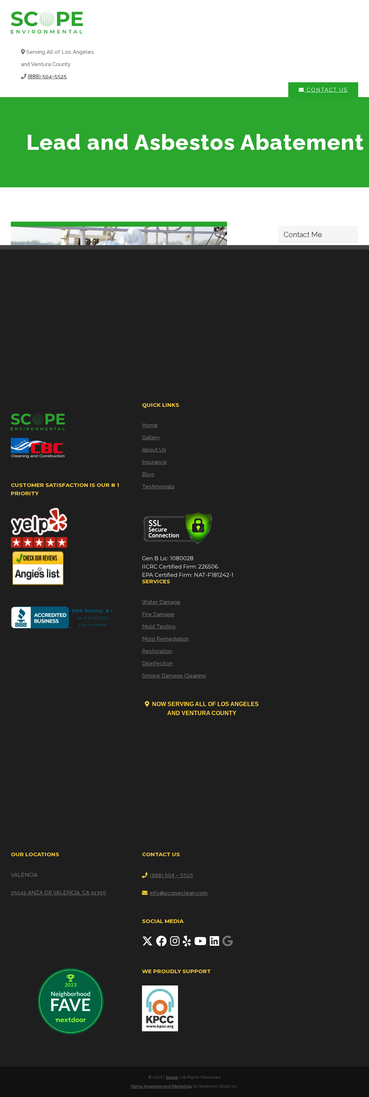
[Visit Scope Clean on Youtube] (201, 943)
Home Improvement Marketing (161, 1086)
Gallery (151, 437)
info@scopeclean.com (179, 893)
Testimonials (158, 486)
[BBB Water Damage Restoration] (63, 617)
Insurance (154, 462)
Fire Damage (158, 614)
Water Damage (161, 602)
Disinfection (157, 663)
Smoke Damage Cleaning (174, 675)
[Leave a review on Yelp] (187, 943)
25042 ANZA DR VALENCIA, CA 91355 (58, 892)
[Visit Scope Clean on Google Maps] (227, 943)
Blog (148, 474)
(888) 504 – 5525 (171, 875)
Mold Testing (158, 626)
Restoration (157, 651)
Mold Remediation (165, 639)
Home (150, 425)
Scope (172, 1077)
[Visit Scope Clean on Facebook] (162, 943)
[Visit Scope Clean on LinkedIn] (215, 943)
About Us (154, 450)
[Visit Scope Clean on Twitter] (148, 943)
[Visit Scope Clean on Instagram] (175, 943)
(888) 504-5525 (47, 76)
